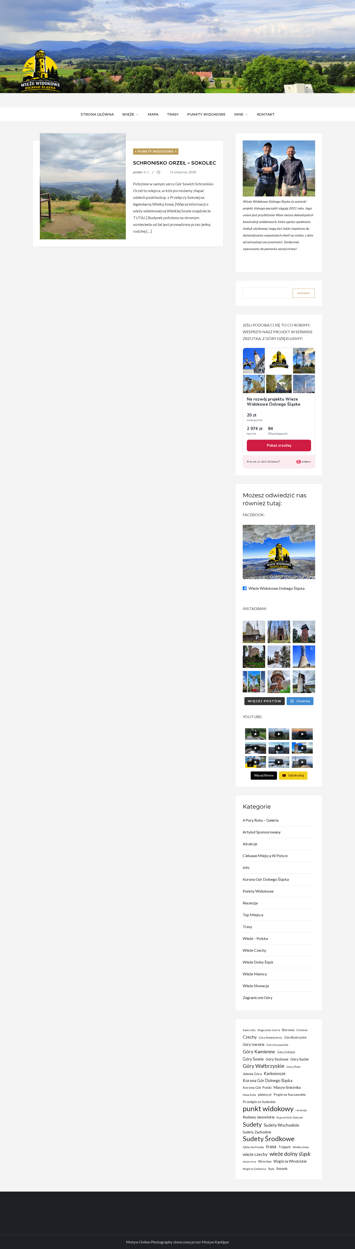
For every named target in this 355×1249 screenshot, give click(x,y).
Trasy (173, 114)
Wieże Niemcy (255, 973)
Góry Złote (293, 1067)
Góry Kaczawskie (277, 1045)
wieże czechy (255, 1154)
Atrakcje (250, 843)
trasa (271, 1146)
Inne (238, 114)
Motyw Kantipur (215, 1242)
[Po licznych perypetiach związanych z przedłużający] (304, 632)
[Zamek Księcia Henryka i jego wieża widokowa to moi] (254, 656)
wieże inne (249, 1161)
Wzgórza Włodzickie (290, 1161)
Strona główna (97, 114)
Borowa (288, 1030)
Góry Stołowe (277, 1059)
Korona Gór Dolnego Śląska (266, 879)
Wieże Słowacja (256, 985)
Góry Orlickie (286, 1052)
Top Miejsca (253, 914)
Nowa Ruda (249, 1094)
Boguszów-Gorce (269, 1030)
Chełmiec (302, 1030)
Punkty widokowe (206, 114)
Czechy (250, 1037)
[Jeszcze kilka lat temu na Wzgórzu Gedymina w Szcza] (279, 681)
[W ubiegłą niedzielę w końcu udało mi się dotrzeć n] (304, 656)
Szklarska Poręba (253, 1147)
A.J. (146, 172)
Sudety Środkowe (269, 1138)
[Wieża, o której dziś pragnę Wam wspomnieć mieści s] (304, 681)
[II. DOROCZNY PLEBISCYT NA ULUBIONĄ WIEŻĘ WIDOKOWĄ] (254, 681)
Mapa (153, 114)
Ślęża (271, 1169)
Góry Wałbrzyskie (263, 1066)
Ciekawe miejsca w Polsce (265, 855)
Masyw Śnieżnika (287, 1087)
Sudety (252, 1124)
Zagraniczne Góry (257, 997)
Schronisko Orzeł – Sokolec (174, 163)
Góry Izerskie (253, 1044)
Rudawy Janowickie (259, 1117)
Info (246, 867)
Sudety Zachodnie (257, 1132)
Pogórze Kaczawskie (290, 1094)
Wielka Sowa (301, 1147)
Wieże (128, 114)
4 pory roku (249, 1030)
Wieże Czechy (254, 950)
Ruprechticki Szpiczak (290, 1117)
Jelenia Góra (252, 1074)
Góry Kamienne (259, 1051)
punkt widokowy (268, 1108)
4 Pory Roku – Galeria (260, 820)
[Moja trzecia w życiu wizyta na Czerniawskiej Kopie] (279, 656)
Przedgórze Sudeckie (259, 1102)
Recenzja (250, 903)
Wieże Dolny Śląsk (258, 962)
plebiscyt (265, 1094)
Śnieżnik (282, 1169)
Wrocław (264, 1161)
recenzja (301, 1110)
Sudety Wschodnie (281, 1125)
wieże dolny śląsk (290, 1154)
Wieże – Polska (255, 938)
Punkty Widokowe (156, 151)
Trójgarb (284, 1147)
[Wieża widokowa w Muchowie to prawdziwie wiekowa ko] (279, 632)
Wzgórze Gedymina (254, 1168)
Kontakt (266, 114)
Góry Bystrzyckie (295, 1037)
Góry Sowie (253, 1059)
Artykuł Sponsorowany (262, 832)
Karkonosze (274, 1073)
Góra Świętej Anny (270, 1037)
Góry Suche (299, 1059)
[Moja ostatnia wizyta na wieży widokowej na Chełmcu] (254, 632)
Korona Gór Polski (257, 1087)
